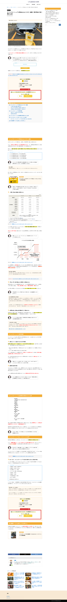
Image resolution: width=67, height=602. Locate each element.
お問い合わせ (39, 4)
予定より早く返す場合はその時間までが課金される (18, 107)
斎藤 (15, 560)
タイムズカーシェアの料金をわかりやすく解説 (51, 10)
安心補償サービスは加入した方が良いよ (17, 120)
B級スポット (28, 4)
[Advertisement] (25, 130)
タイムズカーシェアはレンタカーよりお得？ (18, 117)
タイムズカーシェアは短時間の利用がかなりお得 (19, 115)
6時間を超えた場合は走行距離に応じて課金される (18, 109)
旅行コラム (8, 10)
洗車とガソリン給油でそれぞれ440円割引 (17, 112)
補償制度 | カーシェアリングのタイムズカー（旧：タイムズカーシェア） (23, 456)
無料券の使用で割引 (14, 113)
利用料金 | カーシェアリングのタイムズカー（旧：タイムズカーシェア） (22, 262)
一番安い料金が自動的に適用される (16, 106)
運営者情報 (33, 4)
